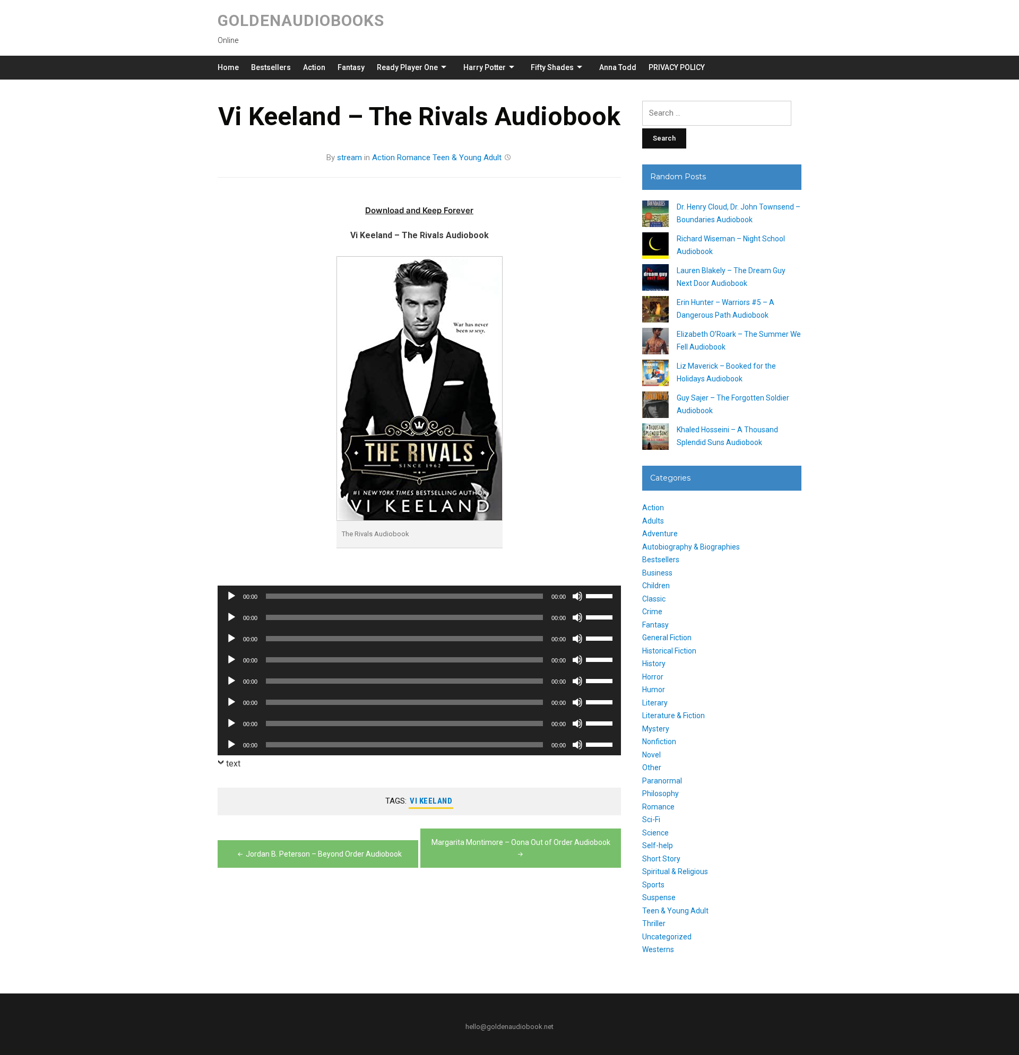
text (233, 763)
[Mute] (577, 596)
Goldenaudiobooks (301, 20)
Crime (652, 611)
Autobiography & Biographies (691, 547)
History (654, 663)
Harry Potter (484, 67)
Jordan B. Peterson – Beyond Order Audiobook (324, 854)
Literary (655, 703)
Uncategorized (667, 936)
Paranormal (662, 781)
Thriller (654, 923)
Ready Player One (407, 67)
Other (651, 767)
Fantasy (351, 67)
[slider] (601, 595)
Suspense (659, 897)
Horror (652, 677)
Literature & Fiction (673, 715)
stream (349, 157)
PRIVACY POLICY (677, 67)
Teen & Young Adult (467, 157)
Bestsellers (271, 67)
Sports (653, 884)
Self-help (657, 845)
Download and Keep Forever (419, 210)
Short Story (661, 859)
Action (314, 67)
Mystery (655, 729)
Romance (413, 157)
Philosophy (660, 793)
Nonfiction (659, 741)
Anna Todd (617, 67)
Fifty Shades (552, 67)
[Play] (231, 596)
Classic (654, 599)
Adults (653, 521)
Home (228, 67)
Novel (651, 755)
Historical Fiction (669, 651)
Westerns (658, 949)
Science (655, 833)
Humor (653, 689)
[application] (419, 596)
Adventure (660, 533)
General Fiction (667, 637)
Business (657, 573)
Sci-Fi (651, 819)
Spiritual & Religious (675, 871)
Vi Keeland (431, 801)
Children (656, 585)
